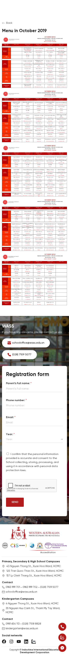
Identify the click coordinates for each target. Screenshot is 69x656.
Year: (10, 434)
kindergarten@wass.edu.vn (22, 628)
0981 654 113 (13, 624)
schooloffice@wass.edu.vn (21, 592)
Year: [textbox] (9, 439)
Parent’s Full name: (18, 383)
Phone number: (16, 400)
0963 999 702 (30, 587)
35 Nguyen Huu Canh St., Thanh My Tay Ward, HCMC (33, 610)
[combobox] (34, 439)
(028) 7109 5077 (49, 587)
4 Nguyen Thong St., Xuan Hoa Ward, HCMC (32, 603)
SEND (15, 502)
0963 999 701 (13, 587)
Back (9, 23)
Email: (10, 417)
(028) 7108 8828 (31, 624)
